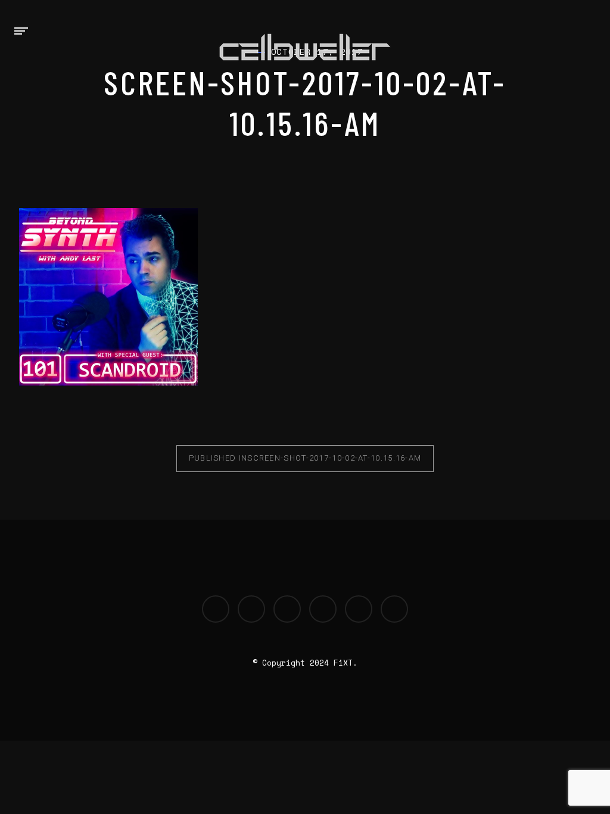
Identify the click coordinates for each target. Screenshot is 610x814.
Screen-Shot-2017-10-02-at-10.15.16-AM (305, 457)
